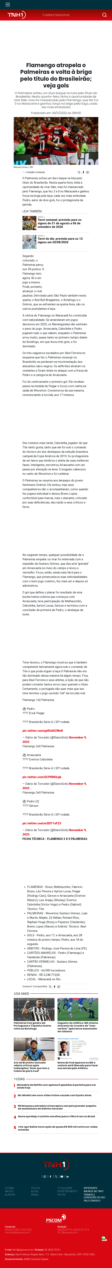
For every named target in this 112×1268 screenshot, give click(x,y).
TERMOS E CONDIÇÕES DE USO (94, 1196)
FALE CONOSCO (92, 1200)
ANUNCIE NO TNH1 (94, 1191)
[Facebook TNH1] (51, 1176)
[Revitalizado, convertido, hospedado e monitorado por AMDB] (104, 1238)
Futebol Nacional (56, 14)
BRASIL (35, 1194)
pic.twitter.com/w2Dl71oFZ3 (41, 823)
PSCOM (61, 1194)
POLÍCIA (35, 1188)
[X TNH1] (56, 1176)
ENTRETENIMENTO (67, 1191)
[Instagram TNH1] (45, 1176)
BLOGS (34, 1191)
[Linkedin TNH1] (67, 1176)
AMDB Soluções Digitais (36, 1259)
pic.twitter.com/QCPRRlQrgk (41, 777)
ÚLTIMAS (9, 1188)
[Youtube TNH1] (62, 1176)
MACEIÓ (9, 1191)
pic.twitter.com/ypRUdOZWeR (42, 730)
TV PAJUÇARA (64, 1188)
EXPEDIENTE (90, 1188)
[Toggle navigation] (8, 4)
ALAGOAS (10, 1194)
